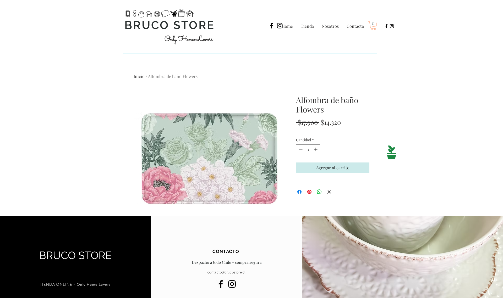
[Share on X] (329, 192)
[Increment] (316, 149)
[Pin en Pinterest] (309, 192)
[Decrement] (300, 149)
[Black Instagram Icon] (279, 25)
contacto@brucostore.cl (226, 272)
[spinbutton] (308, 149)
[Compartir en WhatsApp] (319, 192)
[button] (373, 25)
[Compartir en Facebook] (299, 192)
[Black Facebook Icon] (271, 25)
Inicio (139, 76)
